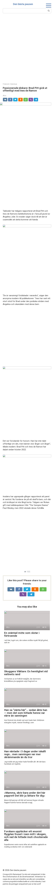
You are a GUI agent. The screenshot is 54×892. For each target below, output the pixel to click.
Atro (4, 95)
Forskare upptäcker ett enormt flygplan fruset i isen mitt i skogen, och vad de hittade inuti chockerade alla (26, 836)
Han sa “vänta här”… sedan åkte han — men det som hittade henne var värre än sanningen (25, 712)
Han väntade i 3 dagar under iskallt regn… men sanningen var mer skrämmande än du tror (25, 754)
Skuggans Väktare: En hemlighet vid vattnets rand (26, 673)
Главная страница (10, 84)
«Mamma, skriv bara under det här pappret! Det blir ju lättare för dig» (24, 794)
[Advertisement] (27, 48)
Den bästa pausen (23, 4)
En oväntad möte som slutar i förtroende (21, 634)
